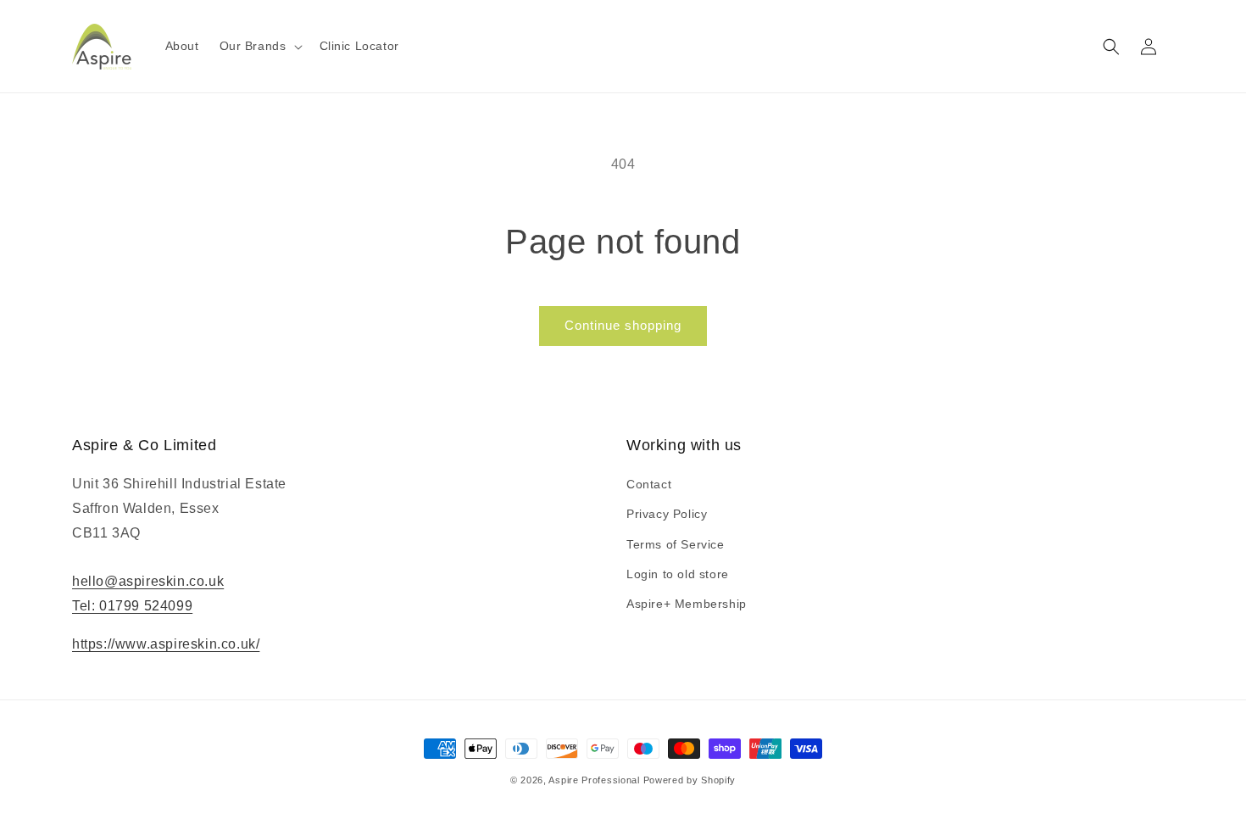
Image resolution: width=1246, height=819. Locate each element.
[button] (259, 46)
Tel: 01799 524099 (132, 606)
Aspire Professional (593, 780)
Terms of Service (675, 544)
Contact (648, 484)
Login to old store (677, 574)
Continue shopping (623, 325)
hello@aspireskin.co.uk (148, 581)
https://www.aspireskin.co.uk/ (165, 644)
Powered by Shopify (690, 780)
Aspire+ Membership (686, 603)
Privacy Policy (666, 514)
